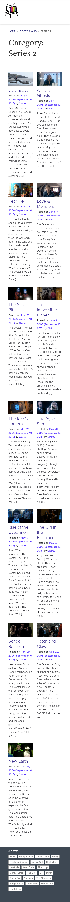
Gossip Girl (37, 862)
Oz (41, 872)
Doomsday (18, 90)
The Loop (43, 867)
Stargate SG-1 (16, 883)
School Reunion (16, 643)
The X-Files (15, 889)
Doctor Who (28, 31)
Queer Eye (15, 878)
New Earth (18, 761)
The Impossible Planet (47, 309)
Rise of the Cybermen (18, 529)
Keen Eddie (28, 867)
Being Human (26, 856)
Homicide (14, 867)
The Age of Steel (47, 420)
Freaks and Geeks (19, 862)
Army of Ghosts (44, 92)
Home (12, 31)
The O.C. (31, 872)
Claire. (22, 103)
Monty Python (17, 872)
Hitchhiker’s (52, 862)
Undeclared (47, 883)
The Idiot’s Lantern (18, 420)
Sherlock (28, 878)
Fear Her (16, 201)
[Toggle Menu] (63, 21)
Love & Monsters (45, 203)
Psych (49, 872)
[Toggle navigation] (62, 10)
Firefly (55, 856)
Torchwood (32, 883)
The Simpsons (43, 878)
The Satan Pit (18, 307)
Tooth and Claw (46, 643)
